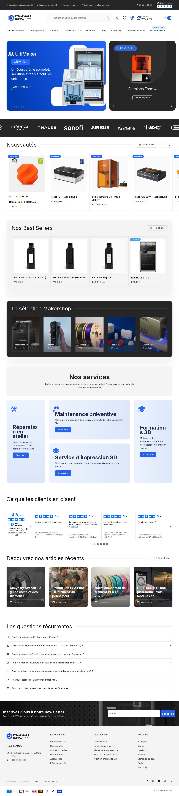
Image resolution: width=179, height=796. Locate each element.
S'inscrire (168, 713)
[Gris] (16, 196)
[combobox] (79, 18)
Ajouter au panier (142, 97)
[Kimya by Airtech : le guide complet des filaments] (26, 587)
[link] (144, 5)
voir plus (74, 527)
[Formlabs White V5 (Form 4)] (31, 268)
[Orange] (10, 196)
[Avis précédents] (31, 526)
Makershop (163, 790)
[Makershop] (18, 738)
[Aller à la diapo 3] (16, 107)
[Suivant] (170, 106)
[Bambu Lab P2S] (148, 268)
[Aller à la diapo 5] (21, 107)
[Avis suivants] (170, 526)
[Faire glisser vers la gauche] (163, 145)
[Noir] (23, 196)
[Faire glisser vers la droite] (169, 145)
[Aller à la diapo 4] (19, 107)
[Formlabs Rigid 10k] (109, 268)
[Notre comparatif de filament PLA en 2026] (110, 587)
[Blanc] (13, 196)
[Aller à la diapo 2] (14, 107)
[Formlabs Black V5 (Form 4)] (70, 268)
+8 (27, 196)
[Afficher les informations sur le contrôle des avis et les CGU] (27, 529)
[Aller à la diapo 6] (23, 107)
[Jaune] (20, 196)
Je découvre (22, 87)
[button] (149, 18)
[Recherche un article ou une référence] (107, 18)
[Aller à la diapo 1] (12, 107)
